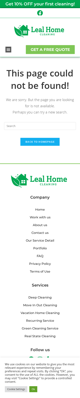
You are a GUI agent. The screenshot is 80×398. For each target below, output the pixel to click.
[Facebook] (40, 13)
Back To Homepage (40, 141)
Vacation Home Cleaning (40, 313)
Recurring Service (40, 321)
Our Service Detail (40, 240)
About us (40, 225)
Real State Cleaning (40, 336)
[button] (8, 49)
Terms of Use (40, 271)
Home (40, 209)
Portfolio (40, 248)
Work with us (40, 217)
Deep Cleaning (40, 297)
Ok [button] (33, 389)
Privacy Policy (40, 264)
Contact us (40, 233)
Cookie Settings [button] (16, 389)
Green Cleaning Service (40, 328)
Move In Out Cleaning (40, 305)
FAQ (40, 256)
